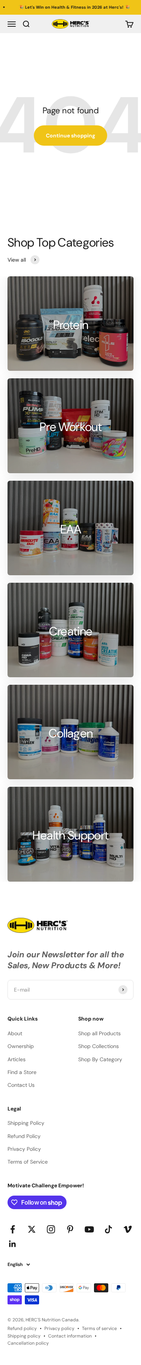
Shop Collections (98, 1046)
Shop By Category (100, 1059)
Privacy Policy (24, 1149)
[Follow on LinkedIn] (13, 1244)
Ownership (21, 1046)
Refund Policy (24, 1136)
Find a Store (22, 1072)
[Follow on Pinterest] (70, 1229)
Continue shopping (70, 135)
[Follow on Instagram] (51, 1229)
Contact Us (21, 1085)
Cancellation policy (28, 1343)
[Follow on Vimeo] (128, 1229)
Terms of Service (28, 1161)
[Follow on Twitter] (32, 1229)
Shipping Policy (26, 1123)
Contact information (70, 1336)
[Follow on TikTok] (108, 1229)
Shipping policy (24, 1336)
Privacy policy (59, 1328)
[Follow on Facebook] (13, 1229)
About (15, 1033)
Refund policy (22, 1328)
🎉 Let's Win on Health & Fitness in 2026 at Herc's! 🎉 (64, 7)
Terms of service (99, 1328)
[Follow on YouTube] (89, 1229)
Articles (17, 1059)
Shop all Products (99, 1033)
